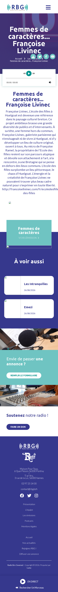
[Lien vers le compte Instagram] (36, 495)
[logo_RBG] (17, 7)
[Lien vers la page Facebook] (22, 495)
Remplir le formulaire (24, 375)
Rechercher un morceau (31, 587)
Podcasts (29, 521)
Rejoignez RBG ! (29, 548)
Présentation (29, 504)
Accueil (18, 58)
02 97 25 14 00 (29, 483)
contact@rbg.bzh (29, 489)
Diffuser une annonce (29, 554)
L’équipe (29, 509)
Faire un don (18, 427)
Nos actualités (29, 543)
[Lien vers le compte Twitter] (29, 495)
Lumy (29, 568)
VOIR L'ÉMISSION (28, 237)
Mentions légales (29, 526)
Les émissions (29, 515)
